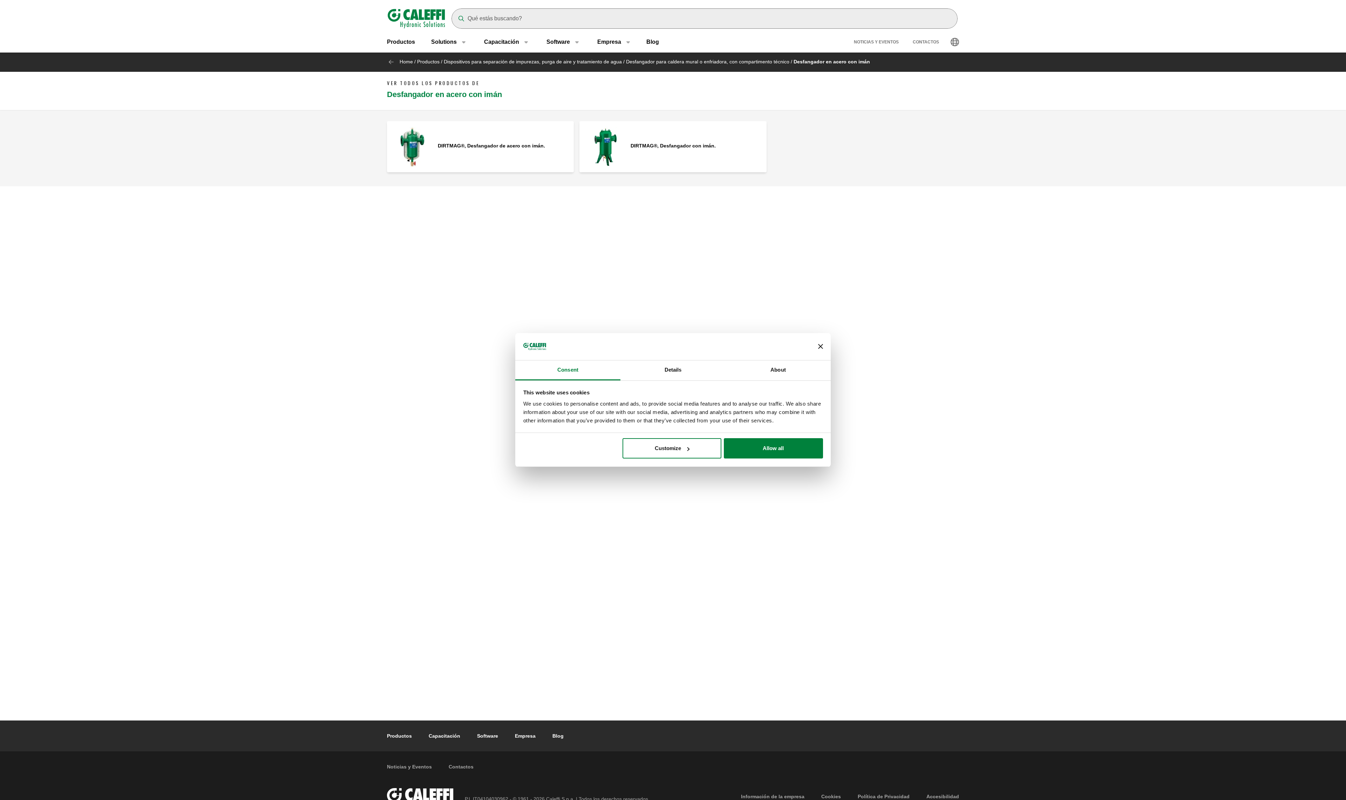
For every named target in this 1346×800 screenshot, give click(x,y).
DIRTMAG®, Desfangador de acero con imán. (491, 146)
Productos (401, 42)
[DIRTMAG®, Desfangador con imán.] (605, 146)
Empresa (525, 736)
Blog (652, 42)
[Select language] (955, 42)
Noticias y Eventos (876, 42)
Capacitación (444, 736)
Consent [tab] (567, 370)
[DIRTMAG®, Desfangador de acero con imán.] (412, 146)
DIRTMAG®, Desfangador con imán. (673, 146)
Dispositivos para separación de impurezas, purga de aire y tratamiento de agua (533, 61)
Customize (668, 448)
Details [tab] (673, 370)
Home (406, 61)
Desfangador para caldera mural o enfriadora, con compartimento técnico (707, 61)
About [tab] (778, 370)
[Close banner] (820, 346)
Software (487, 736)
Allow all (773, 448)
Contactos (926, 42)
